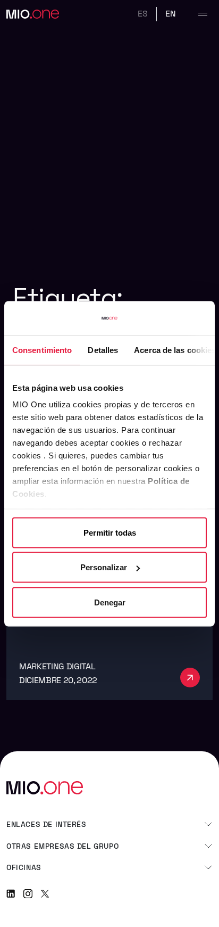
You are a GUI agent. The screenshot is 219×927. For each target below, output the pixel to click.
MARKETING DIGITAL (57, 666)
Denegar (109, 601)
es (143, 13)
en (170, 13)
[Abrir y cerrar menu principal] (203, 14)
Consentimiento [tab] (42, 349)
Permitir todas (109, 532)
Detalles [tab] (103, 349)
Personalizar (103, 567)
